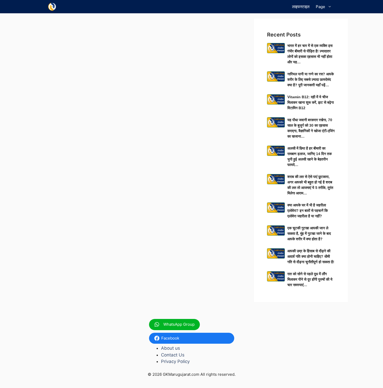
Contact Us (172, 355)
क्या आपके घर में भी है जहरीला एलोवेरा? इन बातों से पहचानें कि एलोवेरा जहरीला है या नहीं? (307, 210)
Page (320, 6)
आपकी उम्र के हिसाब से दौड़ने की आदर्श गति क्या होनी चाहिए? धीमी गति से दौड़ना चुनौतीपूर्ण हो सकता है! (310, 256)
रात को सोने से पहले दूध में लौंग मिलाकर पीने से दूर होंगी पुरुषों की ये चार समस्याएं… (309, 279)
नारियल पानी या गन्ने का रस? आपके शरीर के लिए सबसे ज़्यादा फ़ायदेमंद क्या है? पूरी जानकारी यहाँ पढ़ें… (310, 79)
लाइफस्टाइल (301, 6)
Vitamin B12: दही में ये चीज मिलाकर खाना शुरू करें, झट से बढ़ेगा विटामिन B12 (310, 102)
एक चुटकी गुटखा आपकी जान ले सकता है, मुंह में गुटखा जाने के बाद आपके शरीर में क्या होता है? (309, 233)
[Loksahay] (52, 6)
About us (170, 348)
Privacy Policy (175, 361)
